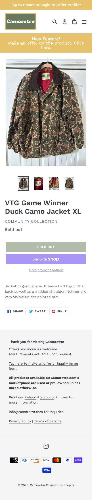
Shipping (47, 397)
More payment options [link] (46, 270)
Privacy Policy (20, 421)
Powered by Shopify (60, 485)
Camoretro (37, 485)
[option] (23, 183)
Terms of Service (47, 421)
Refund (30, 397)
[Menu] (84, 22)
